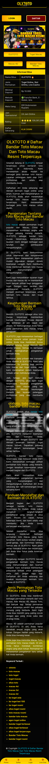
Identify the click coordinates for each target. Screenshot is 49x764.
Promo (6, 762)
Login (31, 762)
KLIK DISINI (26, 129)
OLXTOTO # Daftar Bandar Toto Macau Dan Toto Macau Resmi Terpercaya (25, 751)
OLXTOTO (30, 163)
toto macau (12, 224)
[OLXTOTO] (24, 6)
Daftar (18, 762)
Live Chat (42, 762)
